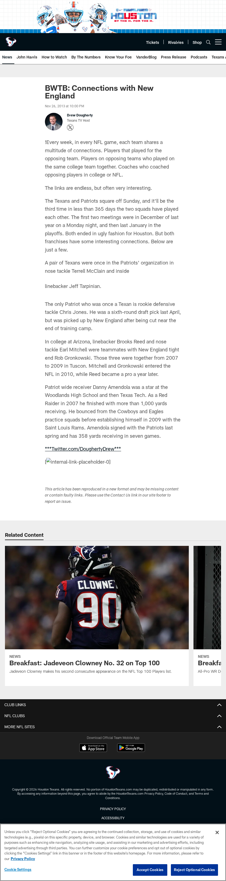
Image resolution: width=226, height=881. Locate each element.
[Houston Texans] (113, 773)
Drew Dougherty (80, 115)
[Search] (208, 42)
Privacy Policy (113, 809)
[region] (113, 852)
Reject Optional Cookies (194, 869)
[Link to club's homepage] (11, 39)
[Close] (217, 832)
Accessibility (113, 818)
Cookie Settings (17, 869)
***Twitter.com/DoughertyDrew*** (83, 449)
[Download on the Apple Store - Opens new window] (93, 748)
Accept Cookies (150, 869)
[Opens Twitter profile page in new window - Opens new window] (70, 127)
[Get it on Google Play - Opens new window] (131, 750)
